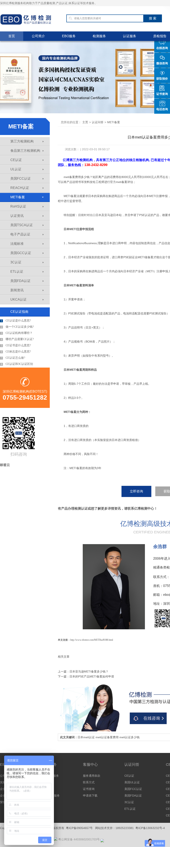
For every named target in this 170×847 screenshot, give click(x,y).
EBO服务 (69, 36)
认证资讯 (17, 215)
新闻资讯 (17, 290)
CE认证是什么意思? (16, 320)
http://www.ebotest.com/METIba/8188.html (91, 639)
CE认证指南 (19, 311)
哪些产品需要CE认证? (17, 339)
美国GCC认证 (20, 253)
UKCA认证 (18, 299)
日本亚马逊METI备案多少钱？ (88, 671)
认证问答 (97, 122)
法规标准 (17, 243)
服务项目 (47, 789)
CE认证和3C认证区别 (17, 364)
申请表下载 (90, 795)
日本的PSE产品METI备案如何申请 (91, 676)
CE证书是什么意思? (16, 345)
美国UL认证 (132, 782)
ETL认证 (16, 271)
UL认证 (15, 169)
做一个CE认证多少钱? (17, 327)
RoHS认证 (18, 206)
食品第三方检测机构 (25, 150)
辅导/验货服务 (50, 795)
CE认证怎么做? (13, 358)
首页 (11, 36)
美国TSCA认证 (21, 225)
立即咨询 (136, 491)
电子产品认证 (20, 234)
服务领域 (47, 782)
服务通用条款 (91, 775)
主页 (85, 122)
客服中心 (90, 764)
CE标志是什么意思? (16, 351)
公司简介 (38, 36)
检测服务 (99, 36)
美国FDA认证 (20, 281)
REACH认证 (19, 188)
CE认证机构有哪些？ (17, 333)
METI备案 (17, 197)
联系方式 (89, 782)
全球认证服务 (50, 775)
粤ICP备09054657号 (79, 828)
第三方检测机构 (22, 141)
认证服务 (129, 36)
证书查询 (89, 789)
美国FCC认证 (20, 178)
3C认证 (15, 262)
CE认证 (16, 160)
